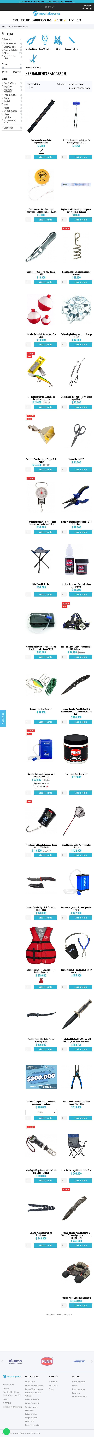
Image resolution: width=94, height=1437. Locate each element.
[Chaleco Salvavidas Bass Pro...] (54, 932)
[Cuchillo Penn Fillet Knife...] (54, 1001)
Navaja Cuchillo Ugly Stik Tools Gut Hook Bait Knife (41, 908)
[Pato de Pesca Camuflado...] (89, 1260)
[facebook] (42, 7)
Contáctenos (53, 1381)
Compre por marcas (31, 1417)
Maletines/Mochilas (42, 20)
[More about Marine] (79, 1361)
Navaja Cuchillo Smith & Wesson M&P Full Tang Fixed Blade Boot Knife (76, 1040)
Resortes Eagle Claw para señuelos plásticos (76, 273)
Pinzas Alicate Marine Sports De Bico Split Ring (76, 522)
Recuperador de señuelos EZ (41, 709)
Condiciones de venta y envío (34, 1385)
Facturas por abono (78, 1389)
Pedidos (74, 1385)
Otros (58, 49)
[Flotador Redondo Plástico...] (54, 296)
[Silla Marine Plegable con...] (89, 1132)
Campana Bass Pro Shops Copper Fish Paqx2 (41, 460)
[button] (3, 718)
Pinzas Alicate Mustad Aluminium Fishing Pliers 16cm (76, 1102)
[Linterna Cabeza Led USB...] (89, 609)
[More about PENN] (47, 1361)
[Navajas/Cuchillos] (72, 39)
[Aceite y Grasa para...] (89, 546)
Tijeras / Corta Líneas (33, 67)
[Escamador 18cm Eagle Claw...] (54, 234)
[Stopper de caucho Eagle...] (89, 102)
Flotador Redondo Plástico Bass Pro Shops (41, 335)
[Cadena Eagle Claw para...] (89, 296)
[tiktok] (53, 7)
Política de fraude (31, 1414)
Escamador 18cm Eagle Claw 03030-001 (41, 273)
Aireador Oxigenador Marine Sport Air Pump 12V (76, 908)
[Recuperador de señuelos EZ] (54, 671)
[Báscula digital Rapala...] (54, 807)
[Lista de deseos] (87, 8)
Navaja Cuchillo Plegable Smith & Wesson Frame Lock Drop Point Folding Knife (76, 711)
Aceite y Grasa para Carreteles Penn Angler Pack (76, 585)
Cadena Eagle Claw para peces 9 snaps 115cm (76, 335)
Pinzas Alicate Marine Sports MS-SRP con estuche (76, 971)
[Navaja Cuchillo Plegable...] (89, 671)
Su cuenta (76, 1376)
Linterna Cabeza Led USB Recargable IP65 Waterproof (76, 647)
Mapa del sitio (53, 1385)
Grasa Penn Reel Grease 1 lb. (76, 774)
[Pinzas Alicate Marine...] (89, 484)
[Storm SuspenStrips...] (54, 359)
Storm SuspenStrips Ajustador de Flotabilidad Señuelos (41, 398)
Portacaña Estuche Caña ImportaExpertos (41, 141)
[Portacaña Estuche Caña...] (54, 102)
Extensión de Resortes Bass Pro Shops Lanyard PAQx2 (76, 398)
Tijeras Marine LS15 (76, 459)
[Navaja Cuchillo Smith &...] (89, 1001)
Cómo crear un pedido (32, 1403)
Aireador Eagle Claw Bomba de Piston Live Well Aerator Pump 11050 (41, 647)
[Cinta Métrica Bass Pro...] (54, 171)
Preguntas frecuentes (32, 1425)
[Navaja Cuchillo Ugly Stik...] (54, 869)
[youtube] (46, 7)
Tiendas (51, 1389)
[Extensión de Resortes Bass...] (89, 359)
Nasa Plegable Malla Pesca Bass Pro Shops (76, 846)
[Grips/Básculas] (45, 39)
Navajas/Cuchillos (71, 49)
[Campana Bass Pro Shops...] (54, 421)
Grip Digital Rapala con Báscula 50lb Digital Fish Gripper (41, 1171)
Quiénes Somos (30, 1381)
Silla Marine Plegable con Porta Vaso (76, 1170)
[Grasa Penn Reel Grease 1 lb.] (89, 736)
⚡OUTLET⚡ (60, 20)
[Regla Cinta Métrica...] (89, 171)
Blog (79, 20)
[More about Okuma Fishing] (15, 1361)
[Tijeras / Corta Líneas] (33, 58)
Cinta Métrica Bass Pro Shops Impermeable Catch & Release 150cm (41, 210)
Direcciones (76, 1392)
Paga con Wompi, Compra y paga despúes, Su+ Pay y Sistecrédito (34, 1392)
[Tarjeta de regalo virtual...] (54, 1064)
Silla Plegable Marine (41, 584)
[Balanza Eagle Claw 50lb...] (54, 484)
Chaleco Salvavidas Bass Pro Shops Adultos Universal (41, 971)
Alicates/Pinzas (31, 49)
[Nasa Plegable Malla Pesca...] (89, 807)
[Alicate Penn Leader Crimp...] (54, 1195)
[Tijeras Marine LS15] (89, 421)
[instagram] (49, 7)
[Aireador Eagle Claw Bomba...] (54, 609)
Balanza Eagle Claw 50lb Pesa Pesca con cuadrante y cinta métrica (41, 522)
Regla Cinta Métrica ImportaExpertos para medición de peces (76, 210)
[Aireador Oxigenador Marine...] (54, 736)
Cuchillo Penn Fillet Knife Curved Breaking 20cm (41, 1040)
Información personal (79, 1381)
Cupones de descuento (79, 1396)
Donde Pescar (29, 1421)
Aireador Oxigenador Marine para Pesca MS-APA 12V (41, 775)
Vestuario (25, 20)
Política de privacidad (32, 1399)
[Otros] (58, 39)
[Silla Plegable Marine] (54, 546)
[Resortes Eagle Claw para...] (89, 234)
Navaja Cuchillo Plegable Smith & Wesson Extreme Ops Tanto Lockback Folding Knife (76, 1235)
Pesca (15, 20)
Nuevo (71, 20)
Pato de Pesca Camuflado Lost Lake (76, 1298)
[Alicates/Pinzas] (31, 39)
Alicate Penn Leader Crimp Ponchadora (41, 1234)
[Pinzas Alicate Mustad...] (89, 1064)
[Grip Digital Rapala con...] (54, 1132)
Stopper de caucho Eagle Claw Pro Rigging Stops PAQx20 (76, 141)
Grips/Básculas (44, 49)
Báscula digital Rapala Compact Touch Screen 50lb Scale (41, 846)
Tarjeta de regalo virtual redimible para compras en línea (41, 1102)
